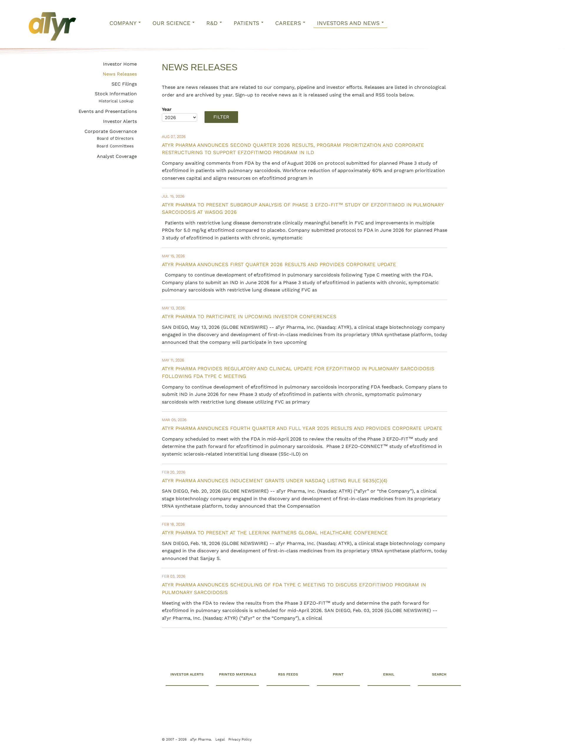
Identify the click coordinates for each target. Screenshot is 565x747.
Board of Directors (115, 138)
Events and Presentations (108, 111)
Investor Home (120, 64)
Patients (246, 23)
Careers (288, 23)
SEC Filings (124, 84)
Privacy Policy (94, 733)
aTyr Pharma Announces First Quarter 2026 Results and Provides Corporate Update (279, 264)
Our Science (171, 23)
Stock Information (116, 93)
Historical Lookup (116, 101)
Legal (74, 733)
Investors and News (348, 23)
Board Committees (115, 146)
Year (167, 109)
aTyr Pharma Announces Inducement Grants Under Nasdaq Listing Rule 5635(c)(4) (274, 480)
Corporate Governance (110, 131)
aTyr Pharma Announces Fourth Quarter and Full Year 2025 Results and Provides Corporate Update (302, 428)
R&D (212, 23)
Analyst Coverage (117, 156)
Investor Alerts (120, 121)
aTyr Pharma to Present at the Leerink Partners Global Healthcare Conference (275, 533)
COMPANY (123, 23)
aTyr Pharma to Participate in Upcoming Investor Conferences (249, 316)
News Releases (120, 74)
